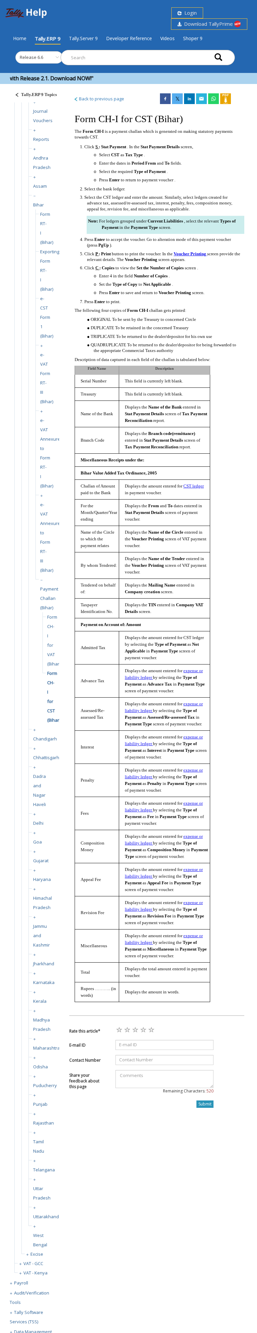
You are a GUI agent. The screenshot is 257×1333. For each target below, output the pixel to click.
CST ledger (193, 485)
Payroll (21, 1283)
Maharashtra (46, 1048)
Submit (204, 1104)
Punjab (40, 1104)
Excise (36, 1254)
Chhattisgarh (46, 757)
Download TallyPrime (207, 23)
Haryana (42, 879)
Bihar (38, 205)
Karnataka (44, 982)
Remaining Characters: (188, 1091)
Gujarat (41, 861)
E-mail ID (77, 1045)
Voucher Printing (190, 253)
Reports (41, 139)
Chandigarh (45, 739)
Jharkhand (43, 964)
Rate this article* (84, 1031)
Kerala (40, 1001)
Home (19, 38)
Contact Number (85, 1060)
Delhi (38, 823)
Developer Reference (129, 38)
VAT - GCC (33, 1263)
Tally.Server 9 (83, 38)
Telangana (44, 1170)
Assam (40, 186)
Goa (37, 842)
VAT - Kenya (35, 1273)
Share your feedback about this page (84, 1080)
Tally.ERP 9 (48, 38)
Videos (167, 38)
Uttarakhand (46, 1217)
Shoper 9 (192, 38)
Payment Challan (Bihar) (49, 598)
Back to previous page (101, 99)
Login (189, 12)
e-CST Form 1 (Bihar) (46, 317)
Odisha (40, 1067)
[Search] (218, 58)
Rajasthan (43, 1123)
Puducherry (45, 1085)
